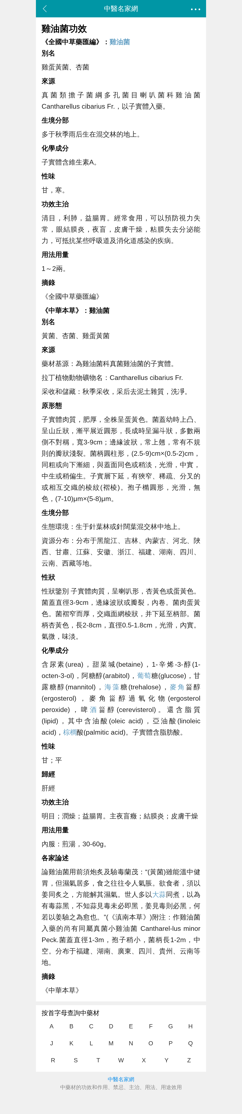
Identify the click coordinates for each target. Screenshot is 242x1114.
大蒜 (159, 894)
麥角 (178, 687)
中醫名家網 (121, 8)
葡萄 (144, 676)
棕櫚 (70, 732)
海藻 (112, 687)
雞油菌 (120, 42)
